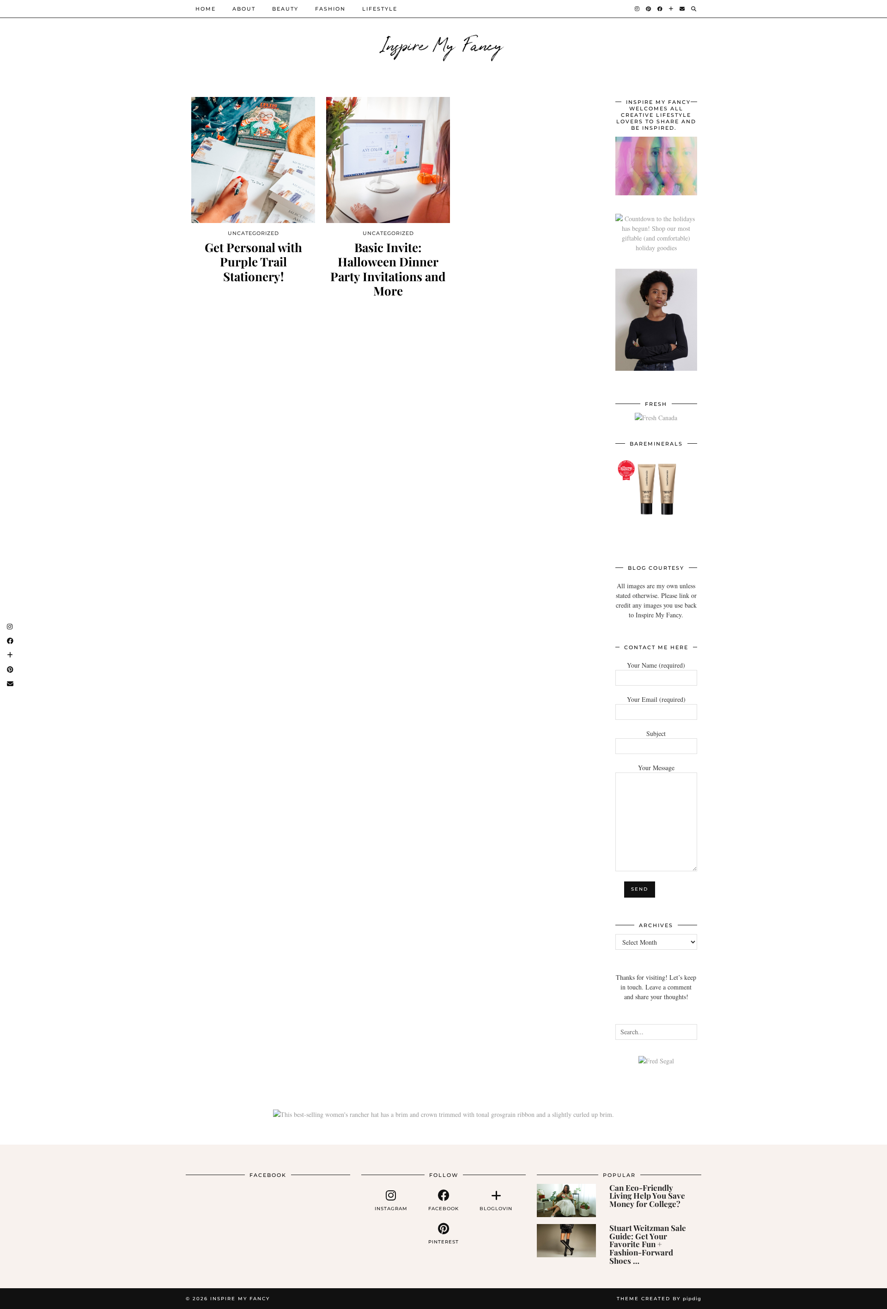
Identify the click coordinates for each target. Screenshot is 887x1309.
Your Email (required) (656, 699)
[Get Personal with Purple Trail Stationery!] (253, 160)
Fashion (330, 9)
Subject (656, 733)
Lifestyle (379, 9)
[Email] (683, 9)
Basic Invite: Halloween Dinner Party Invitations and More (388, 269)
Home (205, 9)
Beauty (285, 9)
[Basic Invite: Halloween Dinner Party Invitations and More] (388, 160)
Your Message (656, 767)
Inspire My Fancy (443, 43)
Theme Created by (659, 1299)
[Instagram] (637, 9)
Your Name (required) (656, 665)
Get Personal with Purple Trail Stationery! (253, 262)
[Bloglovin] (671, 9)
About (243, 9)
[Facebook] (660, 9)
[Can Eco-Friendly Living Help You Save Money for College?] (566, 1200)
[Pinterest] (649, 9)
